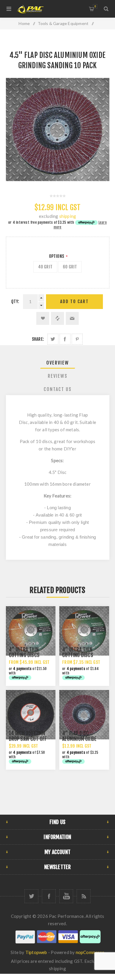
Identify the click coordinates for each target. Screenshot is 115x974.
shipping (67, 216)
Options (57, 256)
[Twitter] (31, 896)
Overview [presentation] (57, 363)
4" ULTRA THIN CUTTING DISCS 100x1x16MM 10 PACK (84, 655)
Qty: (15, 301)
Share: (38, 339)
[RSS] (84, 896)
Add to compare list (57, 318)
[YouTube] (66, 896)
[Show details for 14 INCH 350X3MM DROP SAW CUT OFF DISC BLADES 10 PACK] (30, 714)
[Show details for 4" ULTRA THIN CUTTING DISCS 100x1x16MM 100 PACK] (30, 631)
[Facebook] (49, 896)
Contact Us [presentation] (58, 389)
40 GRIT (45, 267)
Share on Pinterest (77, 339)
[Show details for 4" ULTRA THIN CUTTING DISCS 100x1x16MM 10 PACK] (84, 631)
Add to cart (74, 301)
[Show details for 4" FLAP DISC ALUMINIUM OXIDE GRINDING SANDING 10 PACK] (84, 714)
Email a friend (72, 318)
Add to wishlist (42, 318)
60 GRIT (70, 267)
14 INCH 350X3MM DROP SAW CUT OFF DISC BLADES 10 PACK (30, 739)
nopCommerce (90, 952)
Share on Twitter (52, 339)
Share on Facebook (65, 339)
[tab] (57, 363)
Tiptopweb (36, 952)
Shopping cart (95, 6)
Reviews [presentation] (58, 376)
